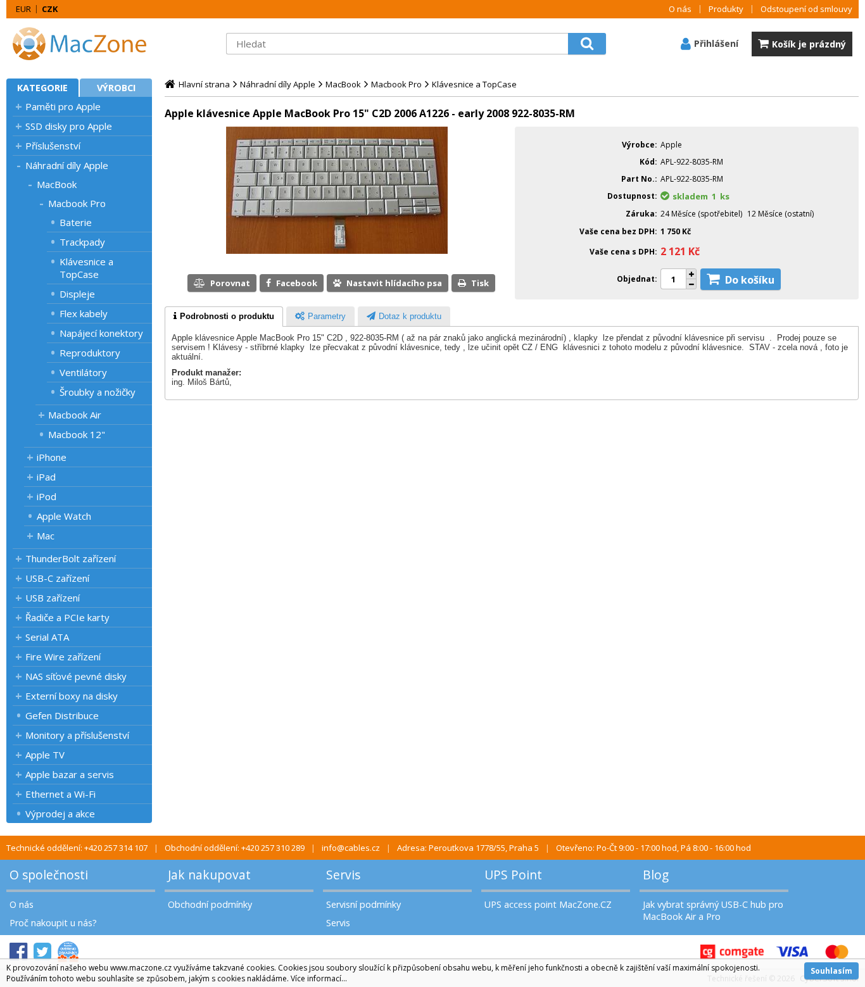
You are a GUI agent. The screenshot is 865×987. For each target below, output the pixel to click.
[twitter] (42, 951)
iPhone (51, 457)
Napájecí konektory (101, 333)
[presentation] (223, 316)
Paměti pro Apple (63, 106)
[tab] (224, 316)
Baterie (76, 222)
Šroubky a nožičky (98, 392)
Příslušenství (52, 145)
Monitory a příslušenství (77, 735)
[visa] (792, 951)
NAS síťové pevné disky (76, 676)
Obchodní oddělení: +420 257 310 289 (235, 847)
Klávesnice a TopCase (86, 267)
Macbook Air (74, 414)
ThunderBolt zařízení (70, 558)
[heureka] (68, 951)
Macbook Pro (77, 203)
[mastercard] (836, 951)
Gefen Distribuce (62, 715)
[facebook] (18, 951)
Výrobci (116, 88)
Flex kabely (84, 313)
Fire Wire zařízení (63, 656)
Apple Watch (64, 516)
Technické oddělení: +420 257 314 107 (77, 847)
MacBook (57, 184)
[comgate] (732, 951)
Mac (45, 535)
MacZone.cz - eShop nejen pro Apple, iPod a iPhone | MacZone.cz (85, 43)
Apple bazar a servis (69, 774)
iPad (46, 476)
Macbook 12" (76, 434)
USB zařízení (52, 597)
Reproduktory (90, 352)
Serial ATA (47, 637)
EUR (23, 9)
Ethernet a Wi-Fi (60, 794)
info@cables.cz (351, 847)
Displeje (77, 293)
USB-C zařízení (57, 578)
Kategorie (42, 88)
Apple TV (45, 754)
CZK (50, 9)
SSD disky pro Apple (68, 126)
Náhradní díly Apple (66, 165)
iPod (46, 496)
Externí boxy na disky (71, 695)
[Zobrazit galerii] (337, 250)
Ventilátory (83, 372)
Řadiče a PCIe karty (67, 617)
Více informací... (319, 978)
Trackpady (82, 242)
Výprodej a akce (60, 813)
